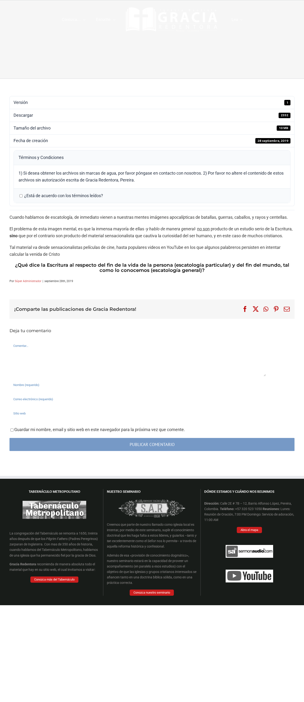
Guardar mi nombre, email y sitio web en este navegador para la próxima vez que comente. (99, 429)
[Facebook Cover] (152, 493)
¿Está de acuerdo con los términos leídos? (63, 195)
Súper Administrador (28, 281)
